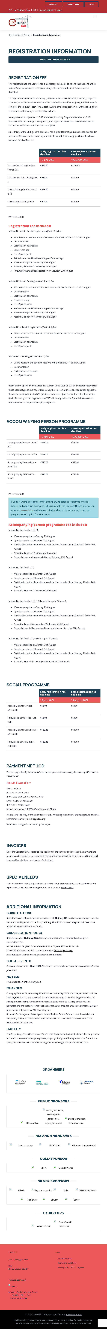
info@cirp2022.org (36, 818)
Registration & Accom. (19, 35)
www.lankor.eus (74, 1314)
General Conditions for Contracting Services (71, 1323)
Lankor (11, 1292)
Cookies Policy (20, 1320)
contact (53, 4)
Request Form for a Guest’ (35, 106)
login (91, 4)
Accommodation (65, 1258)
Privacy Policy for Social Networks (76, 1320)
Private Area (73, 4)
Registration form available (55, 59)
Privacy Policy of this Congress (71, 1267)
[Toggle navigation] (94, 15)
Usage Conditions (37, 1320)
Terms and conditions (67, 1263)
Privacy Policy (53, 1320)
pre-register (27, 510)
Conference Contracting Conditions (32, 1323)
